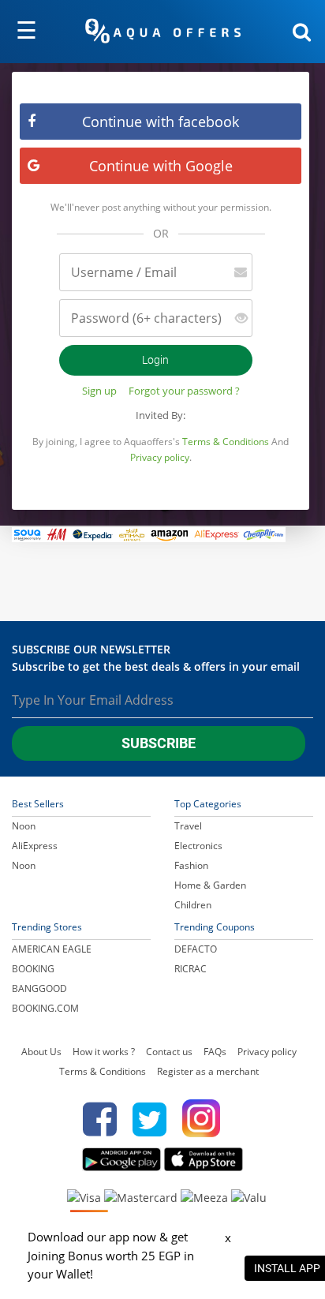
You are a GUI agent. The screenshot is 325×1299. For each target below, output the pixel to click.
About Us (41, 1051)
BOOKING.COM (45, 1008)
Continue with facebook (160, 121)
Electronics (198, 845)
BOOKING (33, 968)
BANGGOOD (39, 988)
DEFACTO (195, 949)
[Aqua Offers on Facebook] (96, 1119)
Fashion (191, 865)
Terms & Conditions (225, 441)
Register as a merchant (208, 1071)
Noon (23, 826)
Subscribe (158, 743)
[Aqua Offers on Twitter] (149, 1119)
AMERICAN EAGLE (52, 949)
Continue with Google (161, 165)
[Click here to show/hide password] (235, 318)
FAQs (215, 1051)
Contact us (169, 1051)
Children (192, 905)
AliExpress (35, 845)
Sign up (99, 391)
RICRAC (190, 968)
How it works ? (104, 1051)
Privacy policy (159, 457)
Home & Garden (210, 885)
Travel (188, 826)
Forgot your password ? (184, 391)
